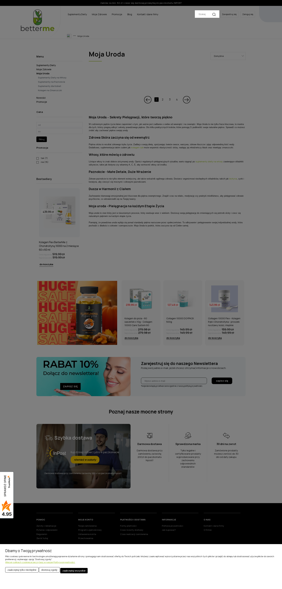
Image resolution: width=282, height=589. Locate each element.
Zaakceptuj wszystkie (74, 570)
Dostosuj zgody (49, 569)
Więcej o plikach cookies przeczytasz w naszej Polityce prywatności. (40, 562)
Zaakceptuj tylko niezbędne (22, 569)
